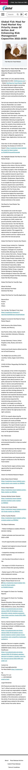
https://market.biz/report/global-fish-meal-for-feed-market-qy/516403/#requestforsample (14, 150)
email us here (5, 679)
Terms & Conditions (14, 767)
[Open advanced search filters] (21, 14)
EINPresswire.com (19, 81)
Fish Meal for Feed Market (14, 83)
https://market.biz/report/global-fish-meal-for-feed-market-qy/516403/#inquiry (13, 585)
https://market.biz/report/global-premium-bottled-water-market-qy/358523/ (11, 501)
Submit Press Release (14, 764)
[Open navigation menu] (2, 14)
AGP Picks (4, 2)
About (6, 760)
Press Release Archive (16, 760)
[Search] (18, 14)
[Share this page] (26, 14)
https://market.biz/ (17, 669)
